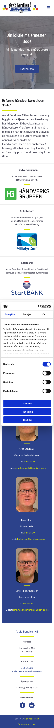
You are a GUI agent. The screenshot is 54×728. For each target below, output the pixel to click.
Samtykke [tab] (10, 314)
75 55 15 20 (29, 461)
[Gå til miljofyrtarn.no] (27, 242)
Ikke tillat (27, 420)
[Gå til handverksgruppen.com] (27, 194)
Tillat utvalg (27, 411)
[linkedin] (32, 705)
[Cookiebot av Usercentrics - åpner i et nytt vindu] (38, 306)
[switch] (46, 373)
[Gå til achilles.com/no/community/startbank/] (27, 288)
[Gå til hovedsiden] (20, 7)
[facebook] (22, 705)
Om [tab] (44, 314)
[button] (27, 69)
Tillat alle (27, 403)
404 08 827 (28, 603)
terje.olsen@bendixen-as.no (31, 539)
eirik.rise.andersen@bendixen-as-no (31, 609)
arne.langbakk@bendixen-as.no (30, 467)
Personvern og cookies (27, 724)
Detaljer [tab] (27, 314)
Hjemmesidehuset (31, 719)
